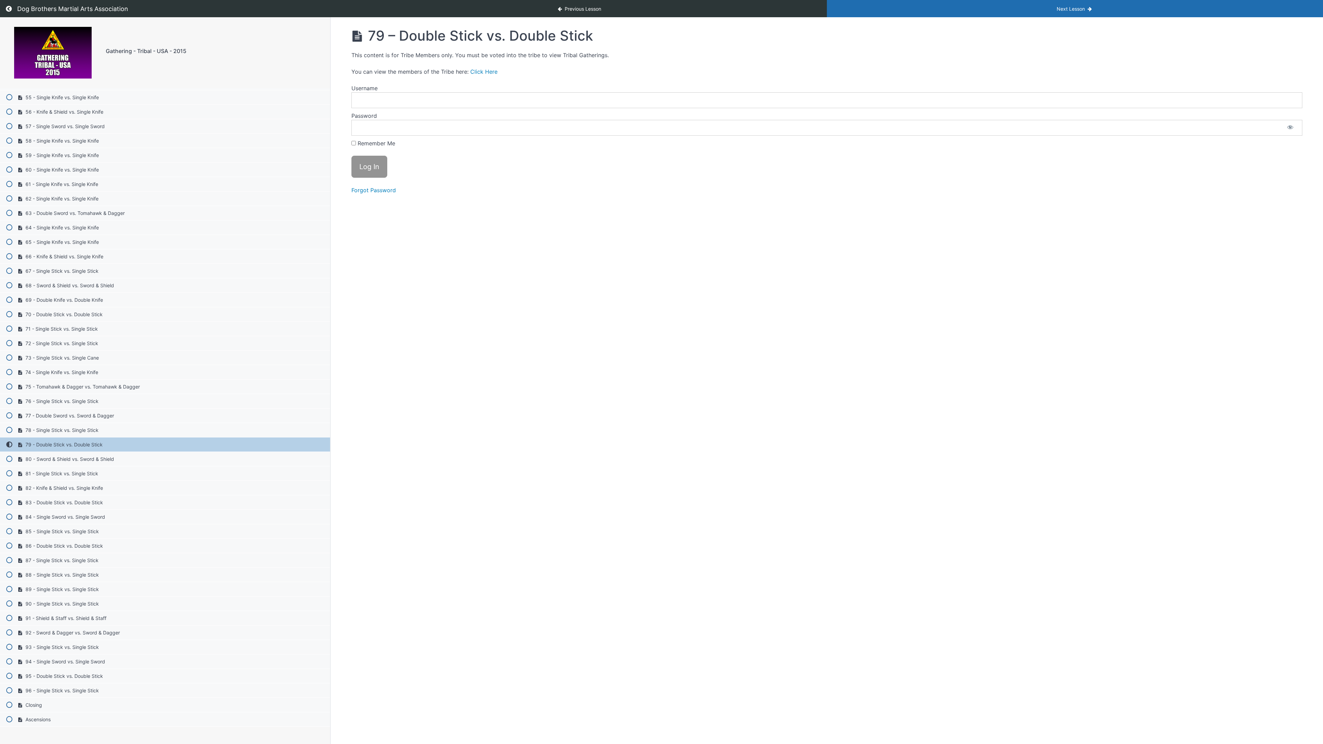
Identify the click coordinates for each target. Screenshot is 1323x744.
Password (364, 115)
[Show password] (1290, 128)
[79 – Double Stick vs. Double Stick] (53, 53)
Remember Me (375, 143)
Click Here (484, 71)
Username (364, 88)
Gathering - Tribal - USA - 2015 (146, 51)
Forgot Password (373, 190)
